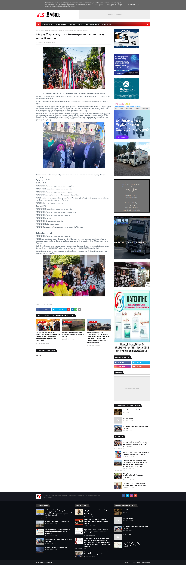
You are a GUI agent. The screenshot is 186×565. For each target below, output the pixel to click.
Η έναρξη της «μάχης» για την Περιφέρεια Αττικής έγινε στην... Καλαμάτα (134, 475)
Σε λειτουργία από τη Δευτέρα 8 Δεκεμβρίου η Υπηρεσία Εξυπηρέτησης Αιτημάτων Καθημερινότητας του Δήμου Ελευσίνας (58, 513)
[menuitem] (38, 24)
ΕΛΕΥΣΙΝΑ (47, 30)
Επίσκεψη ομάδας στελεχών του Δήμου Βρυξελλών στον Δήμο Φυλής (97, 553)
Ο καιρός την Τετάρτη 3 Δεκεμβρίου (57, 547)
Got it (139, 5)
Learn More (131, 5)
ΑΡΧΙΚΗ (127, 562)
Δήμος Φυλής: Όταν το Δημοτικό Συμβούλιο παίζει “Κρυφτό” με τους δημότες (96, 521)
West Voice (49, 562)
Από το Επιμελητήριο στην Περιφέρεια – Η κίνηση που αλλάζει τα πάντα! (136, 453)
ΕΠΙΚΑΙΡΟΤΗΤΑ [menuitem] (106, 24)
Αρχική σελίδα (40, 30)
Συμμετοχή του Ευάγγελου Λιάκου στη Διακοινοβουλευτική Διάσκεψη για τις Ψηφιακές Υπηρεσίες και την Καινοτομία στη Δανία (48, 337)
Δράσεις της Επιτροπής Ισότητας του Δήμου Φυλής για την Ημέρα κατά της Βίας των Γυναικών (96, 531)
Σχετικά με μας (128, 418)
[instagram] (122, 366)
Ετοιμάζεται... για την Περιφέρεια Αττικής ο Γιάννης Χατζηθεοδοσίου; (135, 484)
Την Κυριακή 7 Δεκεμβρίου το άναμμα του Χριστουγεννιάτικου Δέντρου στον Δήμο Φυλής (97, 512)
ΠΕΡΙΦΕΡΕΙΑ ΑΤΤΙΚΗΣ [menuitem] (92, 24)
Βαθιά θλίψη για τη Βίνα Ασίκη (133, 410)
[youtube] (141, 366)
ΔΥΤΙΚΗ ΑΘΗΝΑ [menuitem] (61, 24)
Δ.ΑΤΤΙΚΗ (43, 305)
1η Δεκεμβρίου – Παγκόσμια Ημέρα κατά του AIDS (136, 427)
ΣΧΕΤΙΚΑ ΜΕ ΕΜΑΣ (135, 562)
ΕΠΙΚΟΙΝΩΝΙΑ (146, 562)
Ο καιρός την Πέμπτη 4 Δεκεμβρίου (57, 521)
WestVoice (40, 42)
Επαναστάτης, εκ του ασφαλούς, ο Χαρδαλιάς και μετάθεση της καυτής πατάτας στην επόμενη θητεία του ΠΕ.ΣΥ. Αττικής (135, 443)
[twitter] (141, 362)
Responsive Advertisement (114, 15)
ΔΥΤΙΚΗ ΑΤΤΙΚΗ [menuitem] (47, 24)
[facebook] (122, 362)
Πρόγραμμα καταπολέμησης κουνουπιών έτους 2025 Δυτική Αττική (73, 335)
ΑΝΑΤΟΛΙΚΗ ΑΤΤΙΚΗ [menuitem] (76, 24)
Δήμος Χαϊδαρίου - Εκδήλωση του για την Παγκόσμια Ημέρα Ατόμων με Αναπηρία (57, 531)
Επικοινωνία (127, 535)
